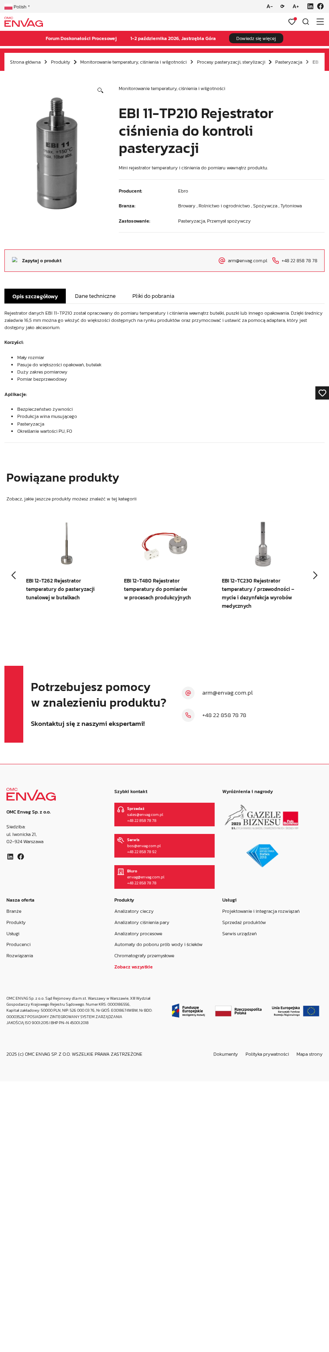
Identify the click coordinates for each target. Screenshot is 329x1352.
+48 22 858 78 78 (224, 715)
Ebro (183, 191)
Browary (186, 205)
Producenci (18, 944)
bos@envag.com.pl (144, 846)
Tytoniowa (291, 205)
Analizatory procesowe (138, 933)
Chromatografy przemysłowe (144, 955)
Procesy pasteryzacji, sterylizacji (231, 62)
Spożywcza (265, 205)
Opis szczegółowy (35, 296)
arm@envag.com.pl (227, 692)
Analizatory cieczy (134, 911)
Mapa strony (310, 1054)
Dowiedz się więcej (256, 38)
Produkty (60, 62)
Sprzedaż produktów (244, 922)
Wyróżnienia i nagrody (247, 791)
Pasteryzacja (288, 62)
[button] (100, 90)
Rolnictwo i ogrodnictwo (224, 205)
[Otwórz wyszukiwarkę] (305, 21)
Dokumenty (225, 1054)
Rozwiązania (19, 955)
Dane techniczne (95, 296)
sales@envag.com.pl (145, 815)
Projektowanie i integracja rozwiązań (261, 911)
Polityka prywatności (267, 1054)
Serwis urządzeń (239, 933)
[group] (66, 567)
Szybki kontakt (130, 791)
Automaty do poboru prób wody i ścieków (158, 944)
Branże (13, 911)
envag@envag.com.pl (145, 877)
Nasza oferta (20, 900)
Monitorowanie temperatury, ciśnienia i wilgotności (133, 62)
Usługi (12, 933)
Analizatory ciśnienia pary (141, 922)
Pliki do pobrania (153, 296)
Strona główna (25, 62)
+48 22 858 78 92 (141, 852)
